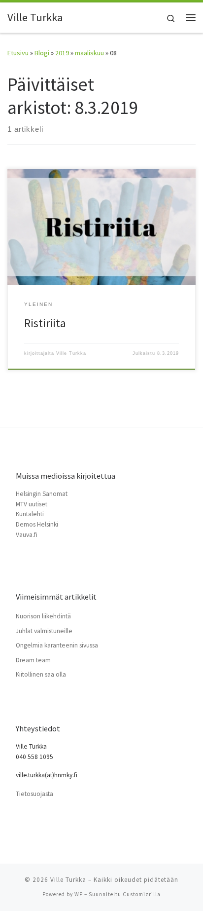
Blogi (41, 52)
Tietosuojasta (34, 794)
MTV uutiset (31, 504)
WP (78, 894)
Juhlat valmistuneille (44, 631)
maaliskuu (89, 52)
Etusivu (18, 52)
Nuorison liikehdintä (43, 616)
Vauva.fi (26, 535)
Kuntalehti (30, 514)
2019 (62, 52)
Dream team (33, 660)
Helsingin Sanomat (42, 494)
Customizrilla (142, 894)
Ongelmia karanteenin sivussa (57, 645)
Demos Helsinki (37, 524)
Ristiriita (45, 323)
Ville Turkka (71, 353)
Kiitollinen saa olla (41, 674)
